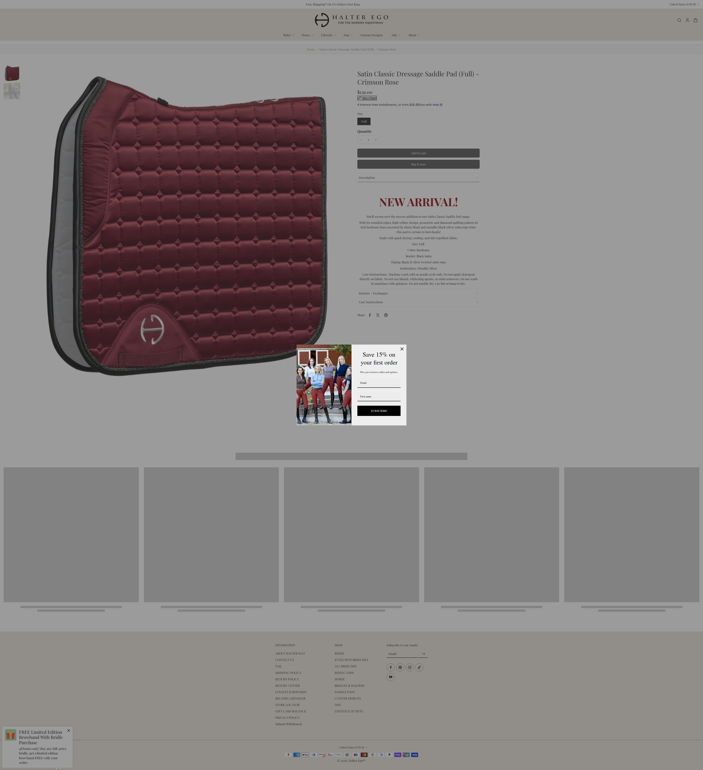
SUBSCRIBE (379, 411)
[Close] (402, 349)
